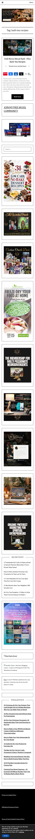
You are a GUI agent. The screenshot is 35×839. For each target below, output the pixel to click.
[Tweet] (21, 73)
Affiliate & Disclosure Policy (10, 807)
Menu (31, 2)
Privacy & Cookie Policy (9, 795)
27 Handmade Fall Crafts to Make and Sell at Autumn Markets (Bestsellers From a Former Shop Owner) (17, 565)
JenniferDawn (21, 66)
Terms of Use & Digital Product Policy (13, 819)
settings (21, 832)
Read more (17, 97)
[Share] (11, 73)
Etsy (5, 680)
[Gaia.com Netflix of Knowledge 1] (17, 644)
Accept (5, 836)
